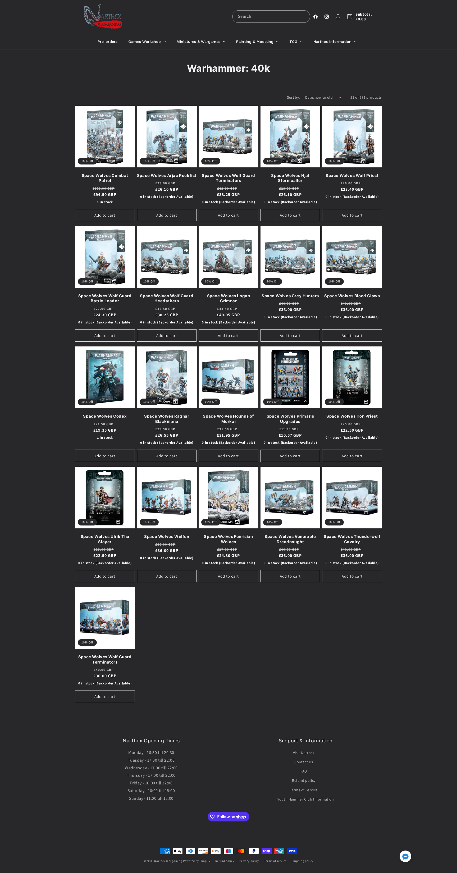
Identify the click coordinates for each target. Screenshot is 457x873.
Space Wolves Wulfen (166, 536)
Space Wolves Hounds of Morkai (228, 419)
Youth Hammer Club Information (305, 799)
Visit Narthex (304, 752)
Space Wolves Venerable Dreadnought (290, 539)
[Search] (304, 16)
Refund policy (304, 780)
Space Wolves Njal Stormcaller (290, 178)
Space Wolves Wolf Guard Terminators (228, 178)
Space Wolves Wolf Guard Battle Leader (105, 298)
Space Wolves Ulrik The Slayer (105, 539)
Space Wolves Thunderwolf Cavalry (352, 539)
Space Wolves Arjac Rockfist (166, 175)
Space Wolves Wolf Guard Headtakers (166, 298)
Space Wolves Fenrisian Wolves (228, 539)
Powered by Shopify (196, 861)
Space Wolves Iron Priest (352, 416)
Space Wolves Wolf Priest (352, 175)
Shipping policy (303, 861)
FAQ (303, 771)
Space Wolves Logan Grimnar (228, 298)
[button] (349, 16)
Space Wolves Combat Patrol (105, 178)
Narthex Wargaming (168, 861)
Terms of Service (304, 790)
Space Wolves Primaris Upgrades (290, 419)
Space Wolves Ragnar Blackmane (166, 419)
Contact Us (303, 762)
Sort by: (293, 97)
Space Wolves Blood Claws (352, 295)
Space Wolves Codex (105, 416)
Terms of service (275, 861)
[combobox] (271, 16)
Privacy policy (249, 861)
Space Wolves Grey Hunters (290, 295)
